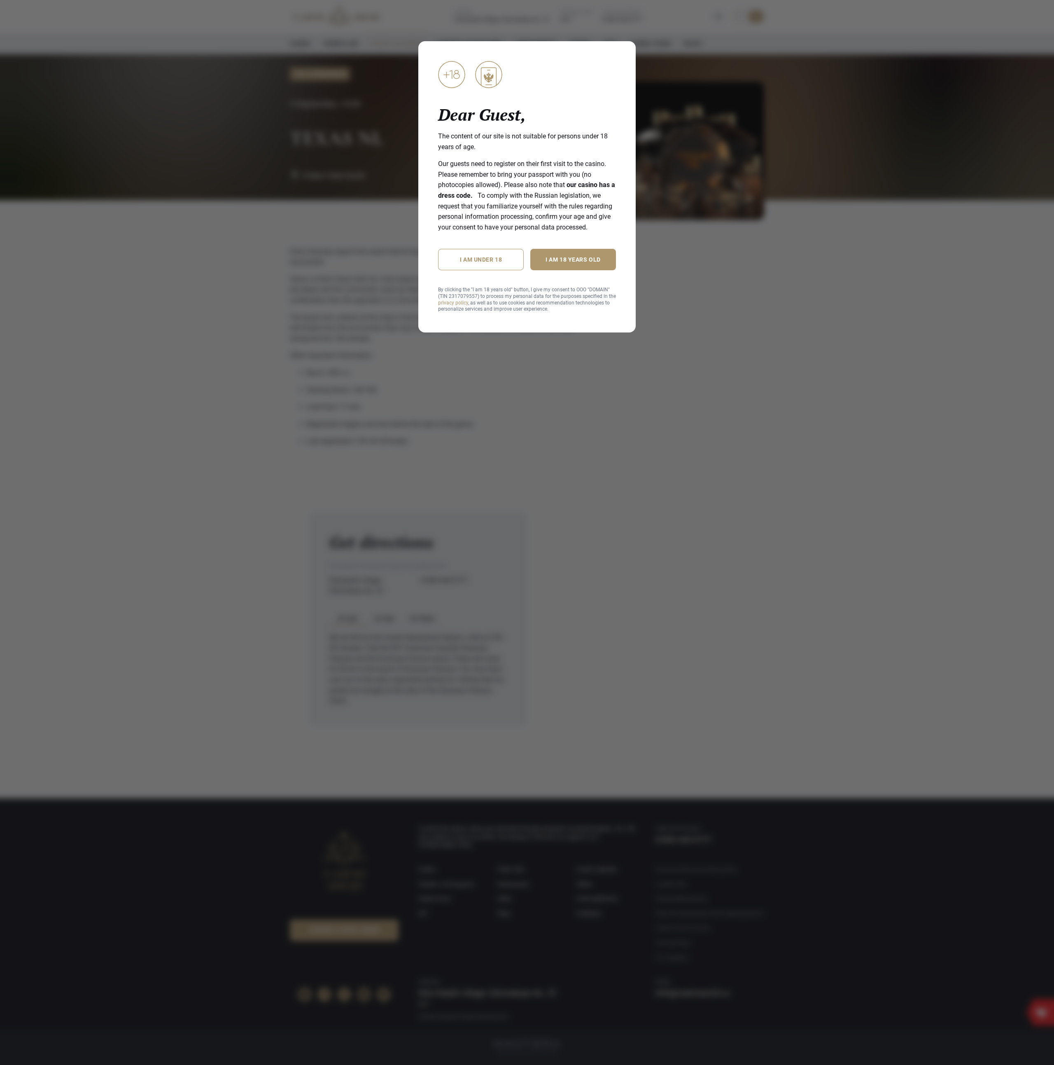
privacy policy (453, 303)
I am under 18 (481, 259)
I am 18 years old (573, 259)
